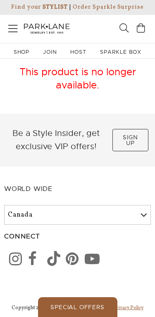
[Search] (124, 29)
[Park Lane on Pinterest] (69, 260)
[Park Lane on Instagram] (12, 260)
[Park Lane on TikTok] (51, 260)
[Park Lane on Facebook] (32, 260)
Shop (22, 51)
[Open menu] (13, 27)
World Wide (28, 189)
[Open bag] (141, 29)
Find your (39, 7)
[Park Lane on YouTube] (88, 260)
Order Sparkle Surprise (108, 7)
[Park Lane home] (39, 27)
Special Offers (77, 307)
